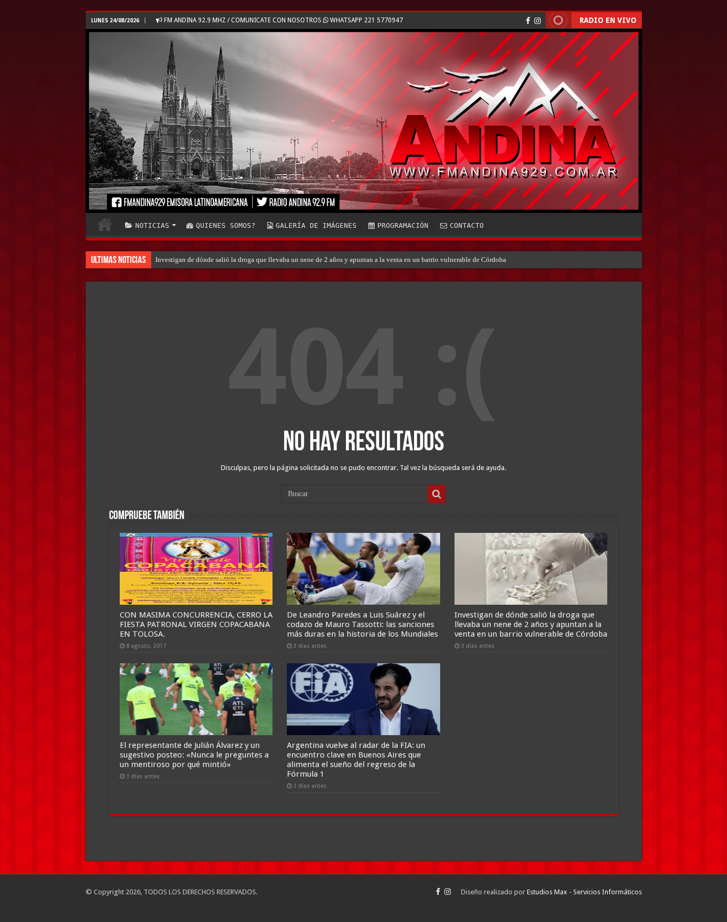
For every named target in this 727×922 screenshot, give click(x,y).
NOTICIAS (152, 225)
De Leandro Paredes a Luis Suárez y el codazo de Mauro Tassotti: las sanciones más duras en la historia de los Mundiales (362, 624)
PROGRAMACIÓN (402, 225)
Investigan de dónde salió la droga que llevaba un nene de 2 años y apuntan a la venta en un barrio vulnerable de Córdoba (330, 260)
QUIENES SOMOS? (225, 225)
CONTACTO (467, 225)
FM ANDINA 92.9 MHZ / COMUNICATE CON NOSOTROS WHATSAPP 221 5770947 (282, 20)
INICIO (105, 224)
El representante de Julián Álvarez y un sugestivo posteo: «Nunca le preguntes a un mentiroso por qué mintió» (194, 754)
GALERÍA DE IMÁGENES (316, 225)
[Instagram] (537, 20)
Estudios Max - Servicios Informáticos (584, 892)
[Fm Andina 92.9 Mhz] (364, 121)
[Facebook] (528, 20)
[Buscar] (436, 494)
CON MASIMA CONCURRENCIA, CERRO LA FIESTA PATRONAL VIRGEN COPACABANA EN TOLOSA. (196, 624)
